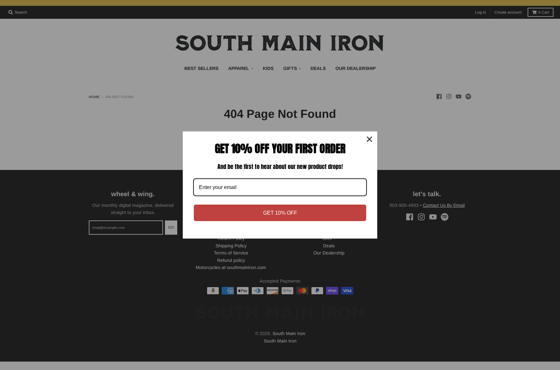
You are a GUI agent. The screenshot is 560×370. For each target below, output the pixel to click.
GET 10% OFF (280, 213)
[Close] (369, 139)
